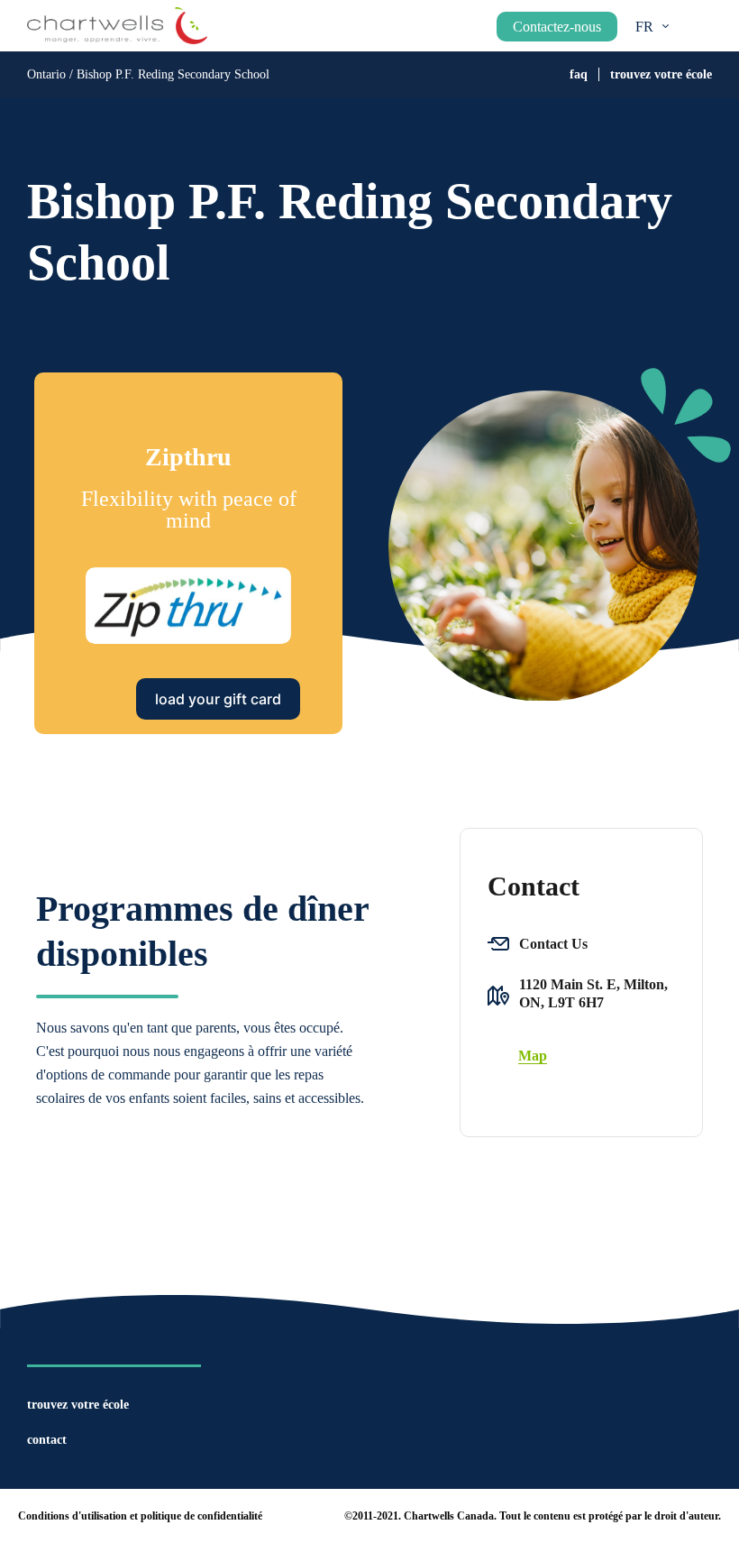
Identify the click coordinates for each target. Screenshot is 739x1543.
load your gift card (218, 699)
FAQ (579, 74)
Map (532, 1055)
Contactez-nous (557, 26)
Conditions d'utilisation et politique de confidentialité (140, 1516)
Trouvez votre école (661, 74)
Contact (47, 1440)
